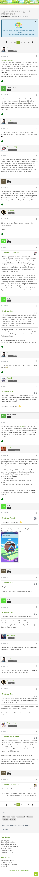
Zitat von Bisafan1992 (11, 252)
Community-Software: (19, 870)
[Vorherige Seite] (6, 42)
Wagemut (30, 817)
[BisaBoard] (4, 2)
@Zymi (22, 426)
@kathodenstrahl (7, 60)
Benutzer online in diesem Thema (16, 825)
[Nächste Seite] (32, 42)
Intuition (12, 819)
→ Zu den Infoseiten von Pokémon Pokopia (19, 34)
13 (15, 42)
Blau (13, 817)
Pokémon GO (21, 817)
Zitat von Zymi (8, 311)
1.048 (28, 42)
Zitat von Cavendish (10, 784)
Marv (15, 16)
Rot (4, 817)
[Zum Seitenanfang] (36, 874)
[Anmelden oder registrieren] (31, 2)
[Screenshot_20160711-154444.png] (10, 547)
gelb (8, 817)
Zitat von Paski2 (8, 518)
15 (21, 42)
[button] (36, 2)
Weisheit (5, 819)
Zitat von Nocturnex (10, 736)
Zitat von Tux (7, 391)
